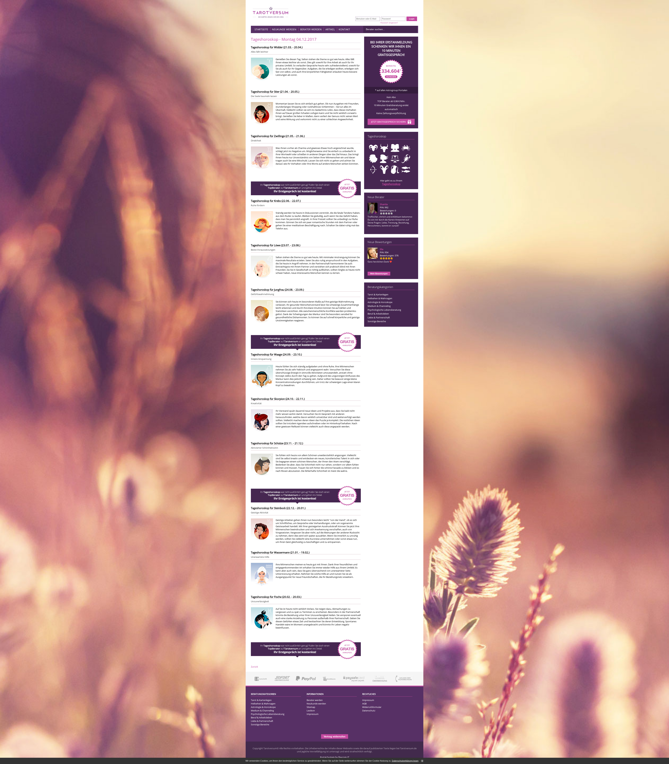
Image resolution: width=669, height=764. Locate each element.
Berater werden (311, 29)
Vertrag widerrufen (334, 736)
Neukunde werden (284, 29)
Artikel (330, 29)
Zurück (254, 666)
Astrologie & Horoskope (380, 302)
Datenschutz (368, 710)
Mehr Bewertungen (379, 274)
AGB (364, 703)
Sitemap (311, 707)
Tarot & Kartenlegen (378, 294)
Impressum (312, 714)
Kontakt (344, 29)
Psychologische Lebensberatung (384, 309)
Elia (381, 249)
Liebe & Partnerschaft (379, 317)
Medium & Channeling (379, 306)
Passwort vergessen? (389, 22)
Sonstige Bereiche (377, 321)
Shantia (384, 204)
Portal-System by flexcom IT (334, 757)
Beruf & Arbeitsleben (378, 313)
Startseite (261, 29)
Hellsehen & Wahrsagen (380, 298)
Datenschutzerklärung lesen (405, 761)
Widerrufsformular (371, 707)
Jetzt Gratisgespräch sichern (388, 121)
